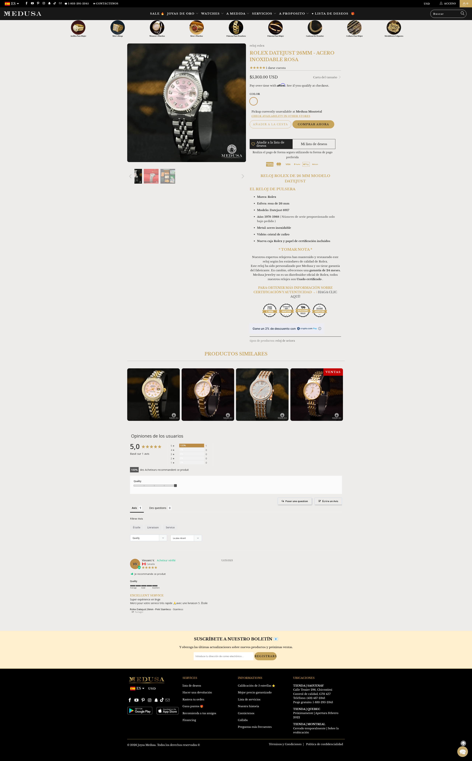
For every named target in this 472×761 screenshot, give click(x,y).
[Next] (242, 176)
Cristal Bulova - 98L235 (262, 394)
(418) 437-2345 (316, 698)
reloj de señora (285, 340)
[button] (462, 751)
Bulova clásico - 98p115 (316, 394)
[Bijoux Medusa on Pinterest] (37, 3)
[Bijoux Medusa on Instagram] (43, 3)
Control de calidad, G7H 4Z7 (312, 694)
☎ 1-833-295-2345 (77, 3)
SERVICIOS (262, 13)
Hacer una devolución (197, 692)
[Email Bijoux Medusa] (60, 3)
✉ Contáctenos (105, 3)
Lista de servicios (249, 699)
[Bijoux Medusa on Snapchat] (49, 3)
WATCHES (211, 13)
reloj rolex (257, 45)
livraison (153, 527)
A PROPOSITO (292, 13)
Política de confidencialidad (324, 744)
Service (170, 527)
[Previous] (130, 176)
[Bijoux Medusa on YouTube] (32, 3)
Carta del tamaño (325, 77)
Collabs (243, 720)
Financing (189, 720)
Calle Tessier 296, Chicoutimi (312, 689)
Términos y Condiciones (285, 744)
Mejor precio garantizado (255, 692)
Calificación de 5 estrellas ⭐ (256, 685)
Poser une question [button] (296, 501)
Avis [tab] (134, 508)
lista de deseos (192, 685)
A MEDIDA (236, 13)
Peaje (296, 702)
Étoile (136, 527)
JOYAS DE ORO (181, 13)
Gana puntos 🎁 (193, 706)
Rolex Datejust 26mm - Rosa (153, 394)
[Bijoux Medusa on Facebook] (26, 3)
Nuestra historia (248, 706)
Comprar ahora (313, 124)
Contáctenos (246, 713)
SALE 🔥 (157, 13)
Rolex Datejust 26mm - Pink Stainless (150, 609)
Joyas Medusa (147, 745)
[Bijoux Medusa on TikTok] (55, 3)
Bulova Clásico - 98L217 (208, 394)
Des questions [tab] (157, 508)
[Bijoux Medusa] (40, 13)
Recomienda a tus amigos (199, 713)
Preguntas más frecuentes (255, 727)
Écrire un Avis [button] (330, 501)
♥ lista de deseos (330, 13)
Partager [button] (138, 612)
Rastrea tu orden (193, 699)
